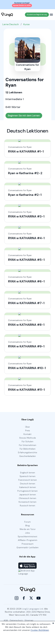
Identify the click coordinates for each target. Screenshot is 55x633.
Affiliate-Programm (27, 540)
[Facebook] (24, 598)
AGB (6, 620)
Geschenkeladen (27, 456)
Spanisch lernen (27, 476)
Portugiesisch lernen (27, 491)
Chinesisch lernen (27, 498)
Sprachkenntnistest (27, 536)
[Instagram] (16, 598)
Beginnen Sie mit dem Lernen (24, 115)
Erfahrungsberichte (27, 452)
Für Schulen (27, 441)
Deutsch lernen (27, 483)
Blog (27, 525)
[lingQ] (7, 14)
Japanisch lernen (27, 494)
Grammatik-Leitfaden (27, 547)
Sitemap (29, 620)
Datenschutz (16, 620)
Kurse (26, 24)
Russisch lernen (27, 505)
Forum (27, 521)
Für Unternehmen (27, 445)
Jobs (27, 532)
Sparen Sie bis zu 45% (22, 5)
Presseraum (27, 543)
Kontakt (27, 434)
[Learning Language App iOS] (27, 566)
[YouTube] (38, 598)
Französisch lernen (27, 480)
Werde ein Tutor (28, 529)
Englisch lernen (27, 472)
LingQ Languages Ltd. (33, 608)
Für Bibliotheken (27, 448)
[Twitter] (31, 598)
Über (27, 426)
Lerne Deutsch (10, 24)
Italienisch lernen (27, 487)
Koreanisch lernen (27, 501)
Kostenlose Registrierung (37, 14)
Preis (27, 430)
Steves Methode (27, 437)
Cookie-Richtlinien (40, 630)
